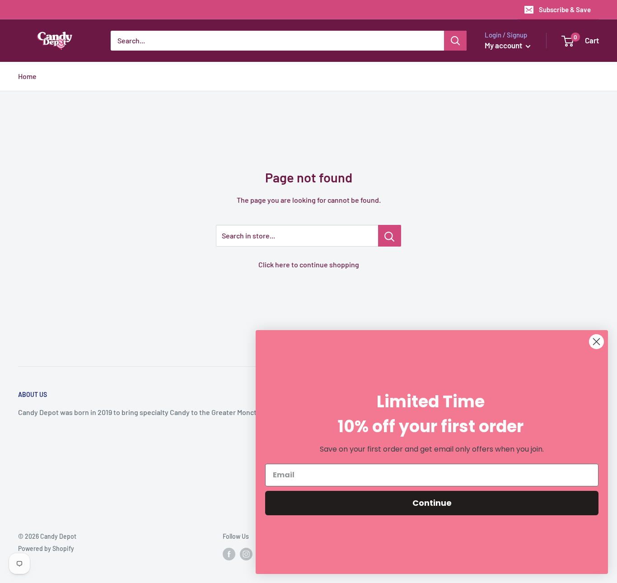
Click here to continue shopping (308, 264)
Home (27, 76)
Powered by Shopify (46, 548)
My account (504, 45)
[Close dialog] (596, 342)
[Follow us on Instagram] (246, 554)
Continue (432, 502)
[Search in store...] (389, 236)
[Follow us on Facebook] (229, 554)
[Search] (455, 41)
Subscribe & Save (565, 9)
